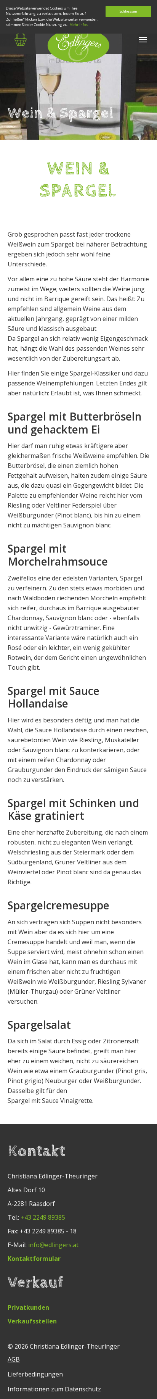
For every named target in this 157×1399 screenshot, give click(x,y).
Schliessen (128, 11)
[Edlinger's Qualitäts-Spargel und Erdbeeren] (78, 46)
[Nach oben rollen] (140, 1382)
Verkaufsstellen (32, 1321)
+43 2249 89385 (43, 1217)
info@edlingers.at (53, 1245)
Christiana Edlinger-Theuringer (75, 1346)
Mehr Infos (78, 24)
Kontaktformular (34, 1258)
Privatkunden (28, 1307)
